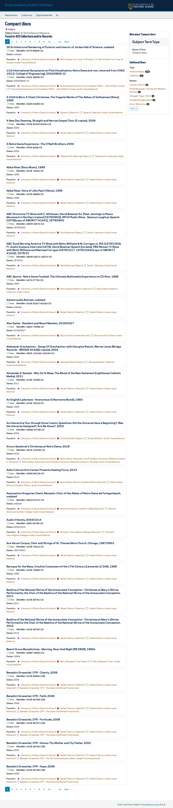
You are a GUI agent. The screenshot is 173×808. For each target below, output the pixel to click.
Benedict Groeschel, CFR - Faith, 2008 (30, 696)
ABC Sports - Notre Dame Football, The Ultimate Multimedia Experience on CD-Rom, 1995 (62, 276)
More (133, 108)
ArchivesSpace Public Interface (28, 5)
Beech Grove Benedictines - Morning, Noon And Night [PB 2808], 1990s (50, 649)
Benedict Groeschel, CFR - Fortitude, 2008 (33, 719)
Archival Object (137, 71)
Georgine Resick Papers (71, 361)
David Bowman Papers (71, 232)
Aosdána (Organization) (141, 99)
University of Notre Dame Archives (38, 59)
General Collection (69, 112)
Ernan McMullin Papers (71, 438)
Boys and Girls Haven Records (74, 335)
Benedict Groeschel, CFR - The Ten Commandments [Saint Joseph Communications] (60, 758)
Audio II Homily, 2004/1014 (23, 519)
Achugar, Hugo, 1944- (141, 95)
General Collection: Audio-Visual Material (102, 112)
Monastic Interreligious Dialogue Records (80, 532)
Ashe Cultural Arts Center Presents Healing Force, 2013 (41, 470)
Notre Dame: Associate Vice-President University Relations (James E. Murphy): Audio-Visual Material (71, 461)
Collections (26, 15)
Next (68, 41)
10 (49, 41)
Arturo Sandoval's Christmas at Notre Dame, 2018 (38, 446)
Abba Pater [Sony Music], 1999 (25, 167)
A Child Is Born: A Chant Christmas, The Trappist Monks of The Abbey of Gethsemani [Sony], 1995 (63, 98)
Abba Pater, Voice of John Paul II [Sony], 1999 (34, 190)
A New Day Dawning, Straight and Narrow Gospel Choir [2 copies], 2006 (50, 120)
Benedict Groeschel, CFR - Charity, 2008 (31, 672)
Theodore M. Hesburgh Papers (75, 156)
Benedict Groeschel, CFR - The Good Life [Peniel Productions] (49, 687)
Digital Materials (44, 15)
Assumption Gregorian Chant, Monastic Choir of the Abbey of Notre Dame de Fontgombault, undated (63, 494)
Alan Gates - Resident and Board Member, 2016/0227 (40, 323)
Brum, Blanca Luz (138, 104)
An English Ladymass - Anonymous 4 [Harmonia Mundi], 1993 (44, 399)
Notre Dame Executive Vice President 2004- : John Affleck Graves (92, 85)
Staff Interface (124, 804)
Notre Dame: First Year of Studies (76, 59)
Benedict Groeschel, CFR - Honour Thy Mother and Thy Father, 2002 (48, 743)
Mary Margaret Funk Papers (74, 661)
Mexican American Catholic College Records (81, 508)
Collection (135, 75)
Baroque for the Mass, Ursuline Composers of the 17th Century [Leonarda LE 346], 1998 (61, 566)
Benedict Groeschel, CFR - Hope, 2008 (30, 766)
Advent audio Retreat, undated (25, 299)
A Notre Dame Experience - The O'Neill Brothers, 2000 (40, 144)
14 (59, 41)
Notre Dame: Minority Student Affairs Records (82, 482)
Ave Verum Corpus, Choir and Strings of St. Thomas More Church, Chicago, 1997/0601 (60, 543)
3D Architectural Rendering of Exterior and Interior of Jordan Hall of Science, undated (60, 47)
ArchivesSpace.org (148, 804)
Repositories (11, 15)
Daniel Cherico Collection (72, 132)
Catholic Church (138, 84)
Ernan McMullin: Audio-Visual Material (106, 438)
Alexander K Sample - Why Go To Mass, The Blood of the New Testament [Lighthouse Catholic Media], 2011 (63, 374)
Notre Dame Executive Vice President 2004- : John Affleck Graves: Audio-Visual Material (54, 89)
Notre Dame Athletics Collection (75, 288)
